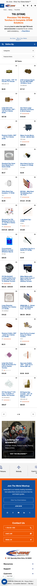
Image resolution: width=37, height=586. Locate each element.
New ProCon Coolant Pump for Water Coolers (27, 335)
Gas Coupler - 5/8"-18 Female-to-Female (9, 80)
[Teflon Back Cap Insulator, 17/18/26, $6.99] (9, 183)
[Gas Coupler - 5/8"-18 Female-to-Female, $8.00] (9, 71)
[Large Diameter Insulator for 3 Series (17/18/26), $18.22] (9, 297)
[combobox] (18, 56)
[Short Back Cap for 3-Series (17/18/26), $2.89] (28, 155)
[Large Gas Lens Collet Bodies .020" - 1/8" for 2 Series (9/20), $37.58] (9, 99)
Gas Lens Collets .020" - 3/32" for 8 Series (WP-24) (26, 364)
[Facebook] (13, 512)
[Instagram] (7, 512)
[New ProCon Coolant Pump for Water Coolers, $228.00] (28, 325)
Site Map (30, 583)
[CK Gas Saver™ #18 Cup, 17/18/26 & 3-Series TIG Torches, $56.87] (9, 384)
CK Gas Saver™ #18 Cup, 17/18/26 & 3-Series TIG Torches (8, 393)
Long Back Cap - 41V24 (26, 220)
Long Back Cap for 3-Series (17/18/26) (27, 249)
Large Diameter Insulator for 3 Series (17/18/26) (9, 307)
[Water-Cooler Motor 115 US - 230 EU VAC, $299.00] (28, 127)
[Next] (33, 414)
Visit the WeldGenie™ (18, 454)
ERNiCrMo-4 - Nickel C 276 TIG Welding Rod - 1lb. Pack (27, 307)
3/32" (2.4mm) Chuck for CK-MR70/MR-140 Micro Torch (27, 81)
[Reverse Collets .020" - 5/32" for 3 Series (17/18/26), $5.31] (9, 325)
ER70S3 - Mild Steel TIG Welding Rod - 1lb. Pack (27, 193)
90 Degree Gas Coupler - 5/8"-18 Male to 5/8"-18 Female (26, 394)
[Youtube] (18, 512)
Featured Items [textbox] (8, 56)
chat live (8, 534)
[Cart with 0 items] (35, 6)
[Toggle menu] (2, 6)
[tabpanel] (18, 440)
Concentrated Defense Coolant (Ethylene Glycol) (7, 250)
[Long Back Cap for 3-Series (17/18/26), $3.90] (28, 240)
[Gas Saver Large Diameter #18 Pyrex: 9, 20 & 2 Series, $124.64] (28, 99)
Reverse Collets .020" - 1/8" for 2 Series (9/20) (9, 137)
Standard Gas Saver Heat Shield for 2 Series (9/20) (8, 165)
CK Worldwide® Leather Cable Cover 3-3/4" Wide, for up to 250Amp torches (9, 279)
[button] (18, 468)
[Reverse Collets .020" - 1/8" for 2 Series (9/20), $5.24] (9, 127)
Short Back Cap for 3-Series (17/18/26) (26, 164)
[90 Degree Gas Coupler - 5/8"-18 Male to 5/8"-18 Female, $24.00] (28, 384)
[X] (29, 512)
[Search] (24, 6)
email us (8, 540)
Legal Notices (8, 583)
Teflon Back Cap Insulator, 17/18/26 (8, 192)
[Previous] (4, 414)
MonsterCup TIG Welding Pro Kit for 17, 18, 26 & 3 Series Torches (8, 222)
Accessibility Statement (20, 583)
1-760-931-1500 (10, 528)
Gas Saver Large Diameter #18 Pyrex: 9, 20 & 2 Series (27, 109)
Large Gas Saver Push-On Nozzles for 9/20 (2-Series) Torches (9, 365)
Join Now (18, 506)
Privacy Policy (29, 581)
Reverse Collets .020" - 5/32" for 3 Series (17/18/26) (9, 335)
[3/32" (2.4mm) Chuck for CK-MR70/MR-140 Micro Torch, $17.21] (28, 72)
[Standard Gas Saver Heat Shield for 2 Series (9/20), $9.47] (9, 155)
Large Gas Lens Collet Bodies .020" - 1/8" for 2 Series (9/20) (9, 110)
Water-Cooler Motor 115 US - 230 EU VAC (27, 136)
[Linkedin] (24, 512)
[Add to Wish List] (16, 66)
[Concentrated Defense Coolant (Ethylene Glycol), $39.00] (9, 240)
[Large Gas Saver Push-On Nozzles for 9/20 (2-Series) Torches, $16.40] (9, 355)
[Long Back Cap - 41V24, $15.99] (28, 211)
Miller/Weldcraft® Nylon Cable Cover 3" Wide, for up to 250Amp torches (27, 279)
